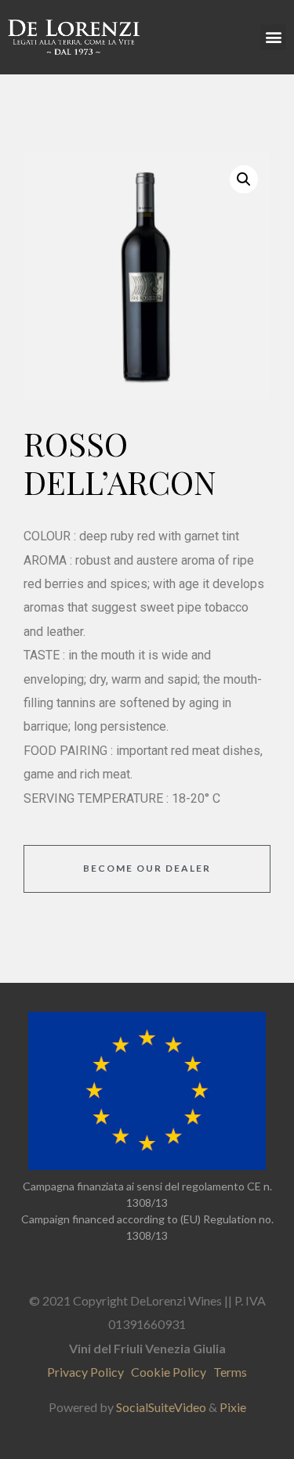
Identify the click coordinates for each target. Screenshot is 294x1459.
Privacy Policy (89, 1371)
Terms (230, 1371)
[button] (273, 37)
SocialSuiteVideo (161, 1406)
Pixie (233, 1406)
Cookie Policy (171, 1371)
